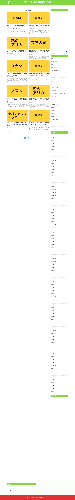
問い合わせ (10, 490)
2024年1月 (53, 221)
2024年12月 (53, 189)
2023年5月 (53, 244)
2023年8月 (53, 235)
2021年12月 (53, 293)
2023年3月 (53, 250)
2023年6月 (53, 241)
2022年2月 (53, 287)
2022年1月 (53, 290)
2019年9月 (53, 371)
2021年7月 (53, 307)
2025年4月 (53, 178)
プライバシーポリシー (12, 487)
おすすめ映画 (53, 90)
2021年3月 (53, 319)
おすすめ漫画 (53, 96)
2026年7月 (53, 134)
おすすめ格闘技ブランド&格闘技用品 (58, 93)
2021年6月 (53, 310)
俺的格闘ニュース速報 (55, 104)
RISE (52, 73)
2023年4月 (53, 247)
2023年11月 (53, 227)
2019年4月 (53, 385)
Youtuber (53, 84)
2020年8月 (53, 339)
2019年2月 (53, 391)
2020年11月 (53, 330)
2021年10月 (53, 299)
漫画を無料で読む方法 (55, 119)
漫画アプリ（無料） (55, 122)
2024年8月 (53, 201)
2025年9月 (53, 163)
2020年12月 (53, 327)
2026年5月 (53, 140)
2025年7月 (53, 169)
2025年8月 (53, 166)
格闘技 (52, 113)
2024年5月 (53, 209)
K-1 (52, 64)
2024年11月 (53, 192)
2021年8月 (53, 304)
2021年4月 (53, 316)
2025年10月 (53, 160)
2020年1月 (53, 359)
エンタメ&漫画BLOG (37, 2)
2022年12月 (53, 258)
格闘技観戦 (53, 116)
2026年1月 (53, 152)
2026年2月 (53, 149)
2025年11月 (53, 157)
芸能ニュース (53, 127)
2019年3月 (53, 388)
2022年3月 (53, 284)
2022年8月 (53, 270)
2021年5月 (53, 313)
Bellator (52, 58)
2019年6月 (53, 379)
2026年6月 (53, 137)
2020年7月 (53, 342)
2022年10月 (53, 264)
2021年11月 (53, 296)
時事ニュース (53, 107)
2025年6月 (53, 172)
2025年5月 (53, 175)
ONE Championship (55, 70)
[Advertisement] (59, 31)
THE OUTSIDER (54, 78)
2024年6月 (53, 206)
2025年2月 (53, 183)
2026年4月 (53, 143)
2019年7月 (53, 376)
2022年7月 (53, 273)
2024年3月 (53, 215)
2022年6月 (53, 276)
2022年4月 (53, 281)
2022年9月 (53, 267)
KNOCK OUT (53, 67)
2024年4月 (53, 212)
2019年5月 (53, 382)
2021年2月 (53, 322)
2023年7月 (53, 238)
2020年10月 (53, 333)
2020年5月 (53, 348)
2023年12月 (53, 224)
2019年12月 (53, 362)
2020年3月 (53, 353)
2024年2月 (53, 218)
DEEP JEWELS (54, 61)
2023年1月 (53, 255)
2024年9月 (53, 198)
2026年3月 (53, 146)
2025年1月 (53, 186)
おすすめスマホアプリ (55, 87)
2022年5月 (53, 278)
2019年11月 (53, 365)
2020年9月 (53, 336)
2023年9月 (53, 232)
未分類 (52, 110)
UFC (52, 81)
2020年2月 (53, 356)
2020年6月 (53, 345)
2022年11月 (53, 261)
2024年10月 (53, 195)
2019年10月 (53, 368)
